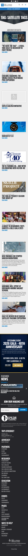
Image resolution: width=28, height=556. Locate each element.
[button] (26, 388)
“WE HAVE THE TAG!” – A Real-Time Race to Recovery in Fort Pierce (13, 48)
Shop (2, 531)
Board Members (5, 516)
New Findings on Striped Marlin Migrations (12, 257)
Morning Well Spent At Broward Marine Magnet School (12, 288)
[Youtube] (15, 1)
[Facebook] (11, 1)
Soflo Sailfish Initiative (12, 105)
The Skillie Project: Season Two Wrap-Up (13, 197)
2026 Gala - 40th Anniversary (13, 9)
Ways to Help (5, 442)
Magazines (4, 483)
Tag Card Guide (5, 477)
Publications (5, 461)
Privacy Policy (14, 549)
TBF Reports (4, 473)
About (3, 512)
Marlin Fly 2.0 (7, 135)
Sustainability (5, 489)
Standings (4, 475)
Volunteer (4, 536)
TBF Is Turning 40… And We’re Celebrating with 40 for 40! (14, 167)
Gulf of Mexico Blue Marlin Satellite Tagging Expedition (14, 317)
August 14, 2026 (4, 389)
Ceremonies (4, 500)
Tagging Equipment (6, 467)
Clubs (3, 451)
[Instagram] (17, 1)
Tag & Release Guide (6, 469)
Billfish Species (5, 491)
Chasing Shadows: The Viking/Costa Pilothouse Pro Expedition (12, 78)
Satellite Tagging (6, 463)
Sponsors (4, 449)
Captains (3, 453)
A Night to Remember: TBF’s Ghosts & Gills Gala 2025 (13, 227)
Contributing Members (5, 519)
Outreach (4, 485)
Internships (4, 534)
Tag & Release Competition (8, 471)
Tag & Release (5, 465)
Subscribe (22, 410)
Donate (3, 527)
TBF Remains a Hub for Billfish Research (10, 392)
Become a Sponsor (6, 529)
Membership (4, 525)
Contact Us (4, 510)
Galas (3, 498)
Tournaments (5, 455)
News (2, 508)
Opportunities (5, 487)
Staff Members (5, 514)
